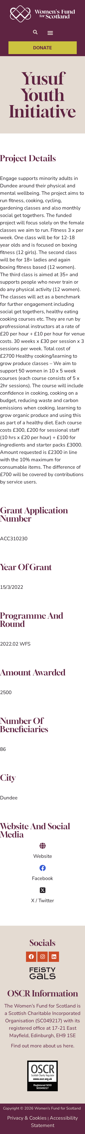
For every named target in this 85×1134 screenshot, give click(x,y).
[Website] (42, 846)
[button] (50, 32)
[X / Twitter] (42, 890)
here (68, 1045)
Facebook (42, 878)
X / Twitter (42, 900)
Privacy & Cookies (27, 1118)
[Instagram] (42, 957)
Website (42, 856)
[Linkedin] (54, 957)
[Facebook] (42, 868)
